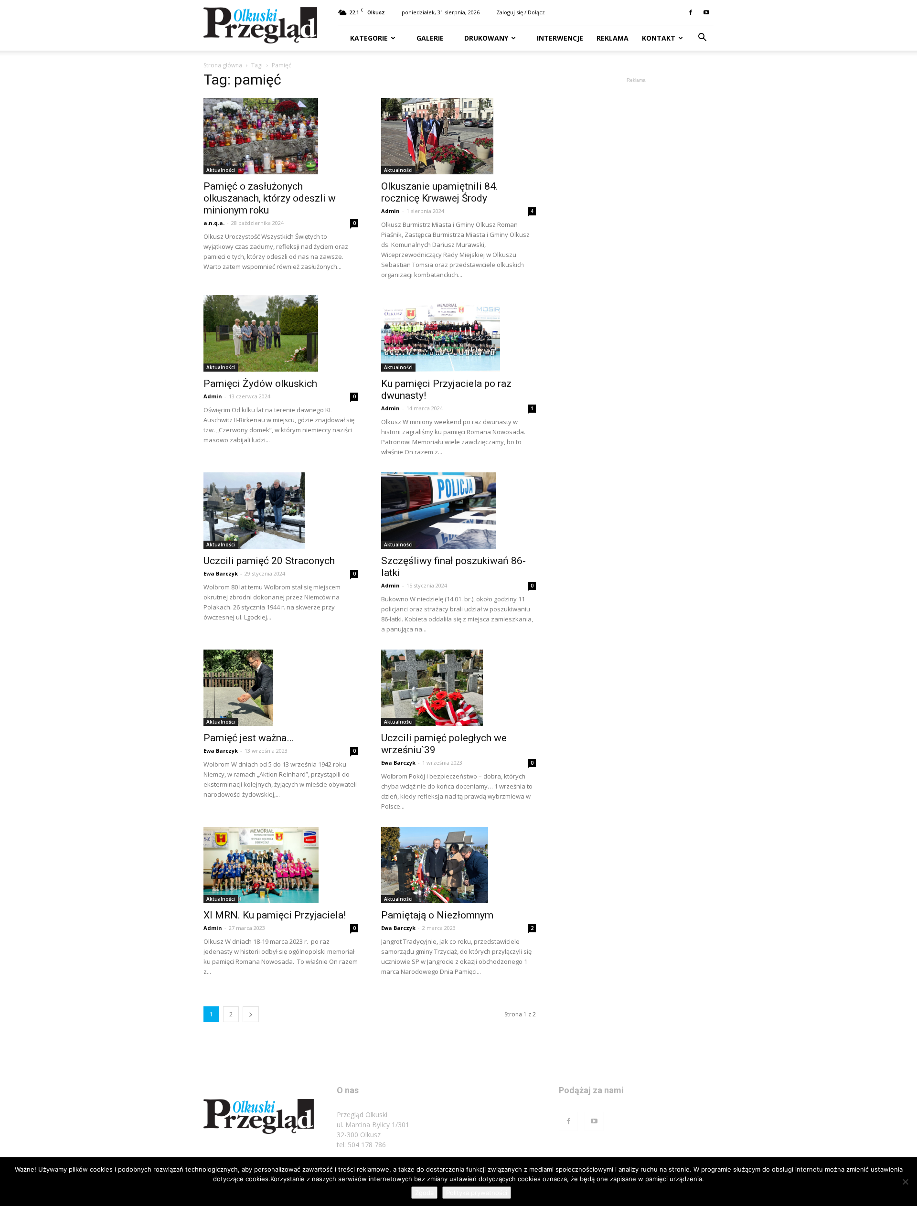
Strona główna (222, 65)
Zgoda (424, 1192)
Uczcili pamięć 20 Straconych (269, 560)
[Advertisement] (636, 228)
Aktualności (220, 170)
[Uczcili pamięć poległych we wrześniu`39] (458, 688)
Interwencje (559, 38)
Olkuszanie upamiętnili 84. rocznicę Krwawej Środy (439, 192)
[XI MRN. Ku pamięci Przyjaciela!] (280, 865)
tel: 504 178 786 (361, 1144)
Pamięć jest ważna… (248, 738)
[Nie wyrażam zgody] (905, 1181)
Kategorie (369, 38)
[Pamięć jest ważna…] (280, 688)
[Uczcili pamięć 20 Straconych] (280, 510)
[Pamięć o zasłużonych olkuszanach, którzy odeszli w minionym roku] (280, 136)
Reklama (613, 38)
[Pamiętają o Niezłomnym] (458, 865)
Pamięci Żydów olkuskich (260, 383)
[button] (702, 38)
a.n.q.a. (213, 222)
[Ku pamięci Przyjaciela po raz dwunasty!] (458, 333)
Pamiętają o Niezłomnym (437, 915)
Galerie (429, 38)
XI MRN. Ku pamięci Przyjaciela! (274, 915)
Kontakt (658, 38)
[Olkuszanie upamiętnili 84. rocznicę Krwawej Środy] (458, 136)
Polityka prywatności (476, 1192)
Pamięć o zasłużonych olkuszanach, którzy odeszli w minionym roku (269, 198)
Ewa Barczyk (220, 573)
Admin (390, 210)
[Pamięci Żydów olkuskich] (280, 333)
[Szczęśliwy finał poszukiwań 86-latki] (458, 510)
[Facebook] (690, 12)
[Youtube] (706, 12)
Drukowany (485, 38)
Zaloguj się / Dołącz (520, 12)
